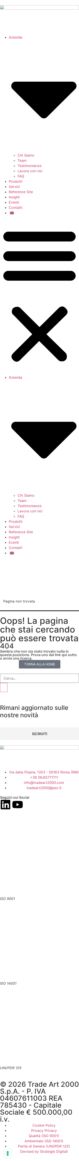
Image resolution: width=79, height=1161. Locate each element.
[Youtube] (17, 804)
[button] (39, 295)
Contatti (15, 207)
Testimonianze (29, 166)
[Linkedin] (5, 804)
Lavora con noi (30, 171)
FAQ (21, 176)
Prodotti (15, 181)
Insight (14, 197)
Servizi (14, 186)
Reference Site (21, 192)
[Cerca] (3, 687)
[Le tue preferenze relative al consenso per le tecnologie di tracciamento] (8, 1153)
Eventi (14, 202)
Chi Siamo (26, 155)
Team (22, 160)
